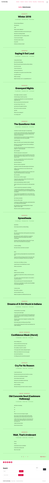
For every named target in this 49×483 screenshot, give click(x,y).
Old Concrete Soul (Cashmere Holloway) (24, 397)
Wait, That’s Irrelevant (24, 434)
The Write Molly (4, 1)
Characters (17, 1)
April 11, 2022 (25, 401)
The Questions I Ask (24, 124)
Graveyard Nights (24, 88)
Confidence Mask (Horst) (24, 335)
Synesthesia (24, 218)
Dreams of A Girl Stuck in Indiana (24, 304)
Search (37, 467)
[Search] (44, 469)
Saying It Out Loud (24, 53)
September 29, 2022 (25, 56)
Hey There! (30, 1)
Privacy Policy (35, 1)
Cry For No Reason (24, 365)
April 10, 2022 (25, 437)
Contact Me (22, 1)
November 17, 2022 (25, 19)
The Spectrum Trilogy (41, 1)
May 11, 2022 (25, 337)
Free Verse (26, 1)
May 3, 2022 (25, 368)
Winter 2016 (24, 16)
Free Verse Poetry (24, 50)
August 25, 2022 (25, 306)
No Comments (32, 19)
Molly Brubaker (19, 19)
